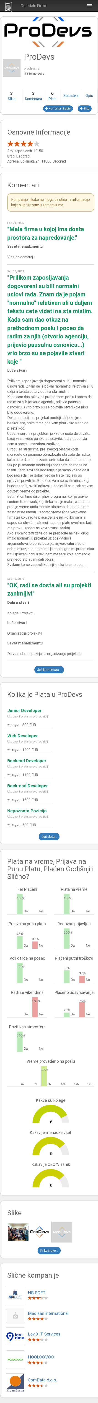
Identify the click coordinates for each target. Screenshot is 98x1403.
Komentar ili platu (59, 108)
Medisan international (48, 1313)
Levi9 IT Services (44, 1334)
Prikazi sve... (49, 1250)
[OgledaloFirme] (8, 6)
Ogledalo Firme (34, 5)
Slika (86, 108)
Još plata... (49, 836)
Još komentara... (49, 670)
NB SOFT (37, 1292)
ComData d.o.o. (42, 1380)
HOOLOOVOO (41, 1357)
